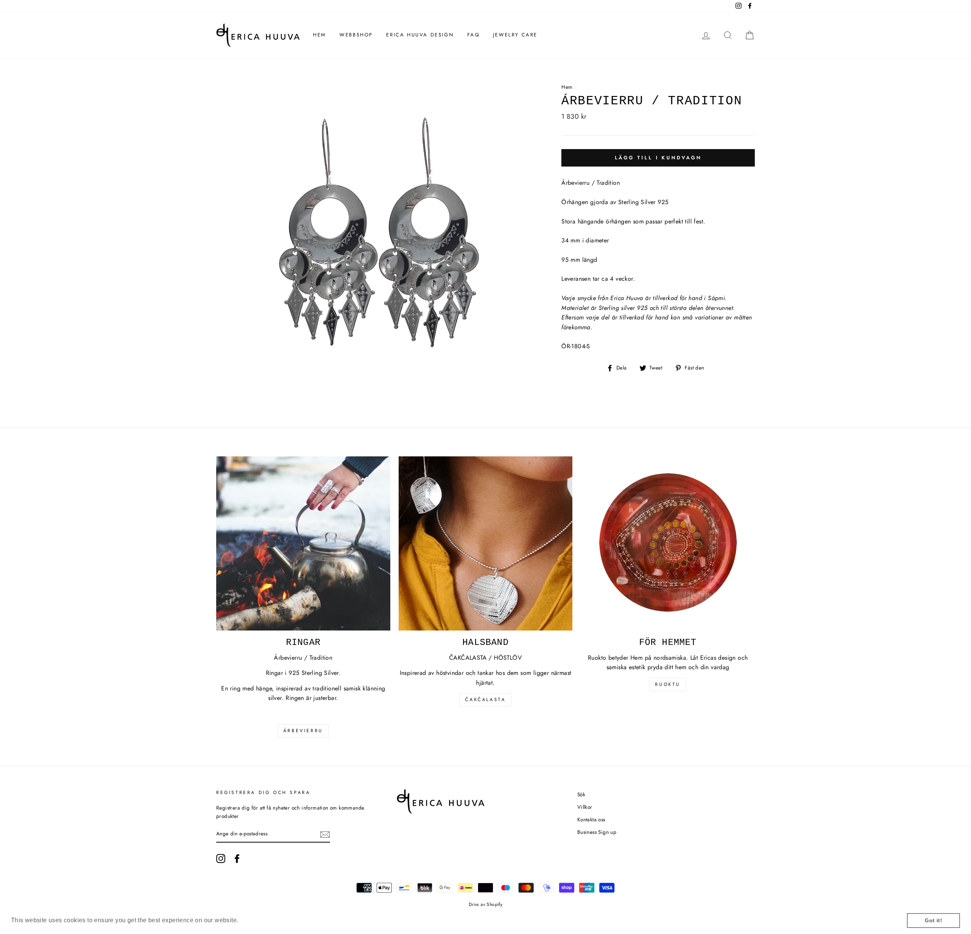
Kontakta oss (591, 819)
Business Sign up (596, 832)
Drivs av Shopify (485, 904)
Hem (319, 34)
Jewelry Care (515, 34)
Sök (581, 794)
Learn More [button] (257, 920)
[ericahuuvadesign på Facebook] (237, 858)
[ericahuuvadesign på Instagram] (220, 858)
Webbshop (356, 34)
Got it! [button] (933, 920)
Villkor (584, 807)
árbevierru (303, 730)
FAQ (473, 34)
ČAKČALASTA (485, 699)
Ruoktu (667, 684)
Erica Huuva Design (420, 34)
